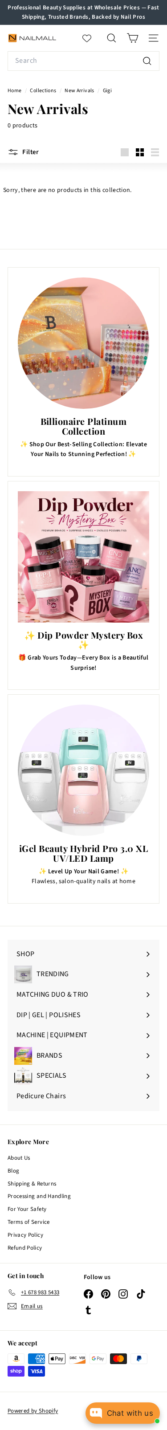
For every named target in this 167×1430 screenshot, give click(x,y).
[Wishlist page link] (91, 38)
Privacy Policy (25, 1235)
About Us (19, 1158)
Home (15, 90)
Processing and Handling (39, 1196)
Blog (13, 1171)
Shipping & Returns (32, 1184)
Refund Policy (25, 1248)
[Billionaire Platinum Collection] (83, 343)
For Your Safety (27, 1209)
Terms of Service (29, 1222)
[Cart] (132, 38)
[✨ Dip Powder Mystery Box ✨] (83, 557)
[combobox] (83, 61)
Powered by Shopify (33, 1411)
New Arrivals (79, 90)
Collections (43, 90)
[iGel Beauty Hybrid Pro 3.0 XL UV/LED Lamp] (83, 770)
